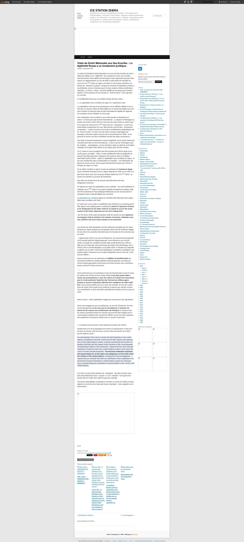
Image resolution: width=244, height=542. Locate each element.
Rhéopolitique (144, 209)
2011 (141, 316)
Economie (143, 196)
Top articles (107, 541)
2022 (141, 292)
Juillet (144, 270)
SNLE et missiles (145, 259)
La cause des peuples (146, 216)
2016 (141, 305)
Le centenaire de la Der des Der (149, 218)
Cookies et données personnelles (143, 541)
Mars (143, 279)
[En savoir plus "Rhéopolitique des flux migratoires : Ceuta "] (160, 356)
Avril (143, 277)
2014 (141, 309)
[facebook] (185, 2)
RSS (140, 69)
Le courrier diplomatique (147, 185)
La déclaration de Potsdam (87, 198)
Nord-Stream (144, 242)
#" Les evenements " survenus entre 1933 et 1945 (97, 453)
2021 (141, 294)
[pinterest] (191, 2)
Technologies (144, 187)
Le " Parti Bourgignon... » (127, 515)
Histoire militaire (145, 159)
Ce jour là (143, 194)
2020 (141, 296)
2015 (141, 307)
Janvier (144, 283)
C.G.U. (131, 541)
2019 (141, 298)
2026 (141, 266)
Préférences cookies (159, 541)
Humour (142, 235)
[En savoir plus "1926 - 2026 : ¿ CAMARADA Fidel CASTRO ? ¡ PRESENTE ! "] (145, 341)
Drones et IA (143, 257)
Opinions (143, 172)
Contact (90, 57)
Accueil (83, 57)
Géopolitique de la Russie (147, 177)
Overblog (135, 534)
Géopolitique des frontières (148, 211)
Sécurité (142, 237)
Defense (142, 153)
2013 (141, 311)
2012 (141, 313)
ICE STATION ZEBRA (104, 10)
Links (141, 133)
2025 (141, 285)
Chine (142, 255)
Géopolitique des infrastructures (149, 231)
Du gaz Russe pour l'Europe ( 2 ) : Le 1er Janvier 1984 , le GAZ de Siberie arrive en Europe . (152, 101)
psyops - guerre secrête (147, 161)
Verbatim (142, 203)
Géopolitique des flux (146, 183)
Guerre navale (144, 205)
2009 (141, 320)
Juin (143, 272)
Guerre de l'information (147, 166)
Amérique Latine (145, 248)
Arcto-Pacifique (144, 222)
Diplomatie (143, 200)
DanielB (89, 541)
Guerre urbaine (144, 229)
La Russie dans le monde (147, 233)
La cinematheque (145, 240)
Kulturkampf (143, 157)
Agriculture (143, 244)
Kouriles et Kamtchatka (147, 220)
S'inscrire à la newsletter (85, 459)
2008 (141, 322)
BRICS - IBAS (144, 192)
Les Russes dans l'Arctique (148, 190)
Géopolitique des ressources (148, 164)
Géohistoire (143, 207)
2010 (141, 318)
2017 (141, 303)
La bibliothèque (144, 250)
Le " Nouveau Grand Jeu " (147, 224)
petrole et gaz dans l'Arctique (148, 179)
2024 (141, 287)
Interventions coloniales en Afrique (150, 198)
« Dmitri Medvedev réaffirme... (85, 515)
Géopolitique (144, 181)
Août (143, 268)
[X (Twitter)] (188, 2)
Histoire (142, 155)
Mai (143, 274)
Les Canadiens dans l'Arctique (149, 246)
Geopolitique (144, 151)
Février (144, 281)
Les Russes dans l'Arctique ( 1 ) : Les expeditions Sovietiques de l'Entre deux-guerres (152, 120)
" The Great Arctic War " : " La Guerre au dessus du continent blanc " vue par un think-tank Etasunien (152, 142)
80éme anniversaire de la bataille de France (153, 226)
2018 (141, 300)
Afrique (142, 253)
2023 (141, 290)
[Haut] (79, 446)
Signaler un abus (123, 541)
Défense (142, 174)
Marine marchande (145, 214)
